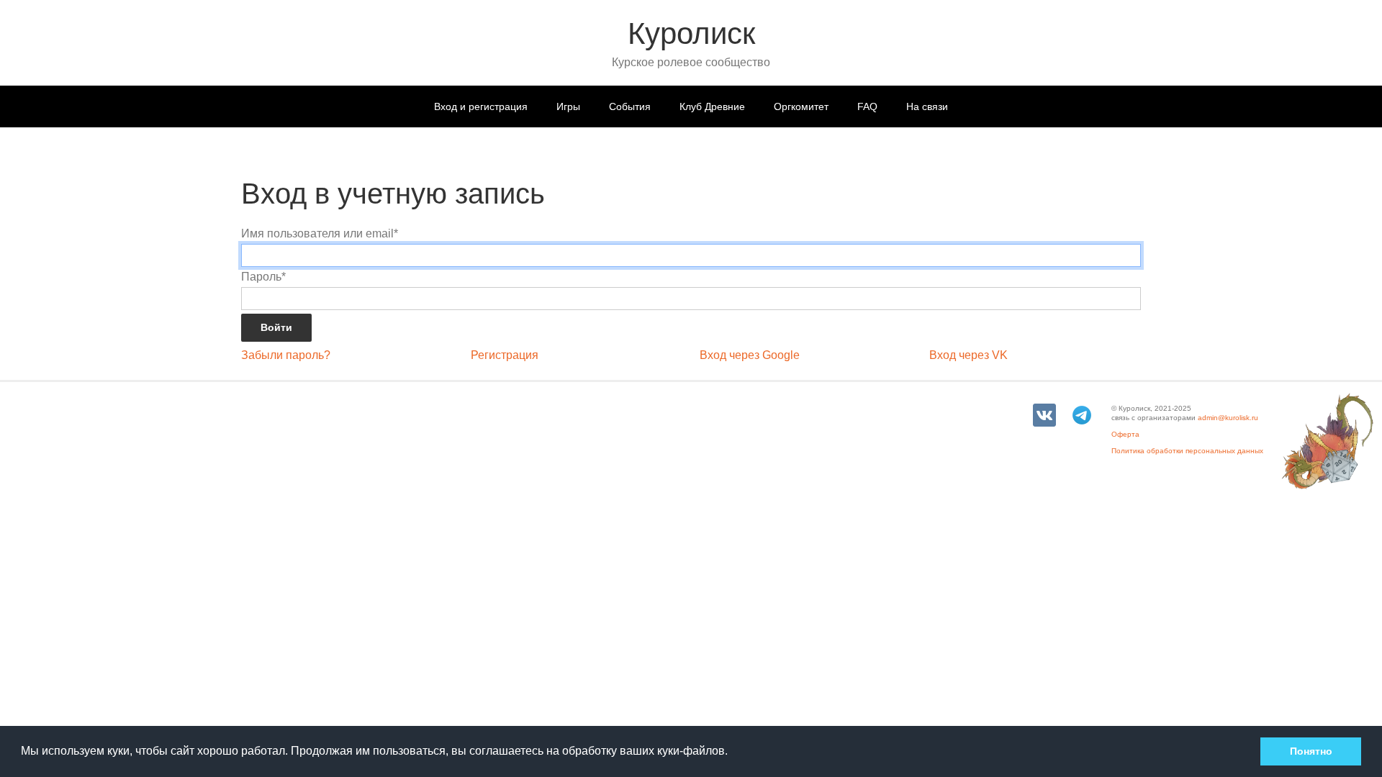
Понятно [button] (1311, 751)
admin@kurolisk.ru (1228, 418)
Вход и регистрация (481, 106)
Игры (568, 106)
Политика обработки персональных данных (1187, 451)
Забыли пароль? (285, 355)
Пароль (263, 277)
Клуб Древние (712, 106)
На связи (927, 106)
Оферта (1125, 434)
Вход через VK (968, 355)
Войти (276, 327)
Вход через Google (750, 355)
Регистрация (504, 355)
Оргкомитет (801, 106)
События (630, 106)
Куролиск (691, 33)
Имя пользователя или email (319, 233)
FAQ (867, 106)
